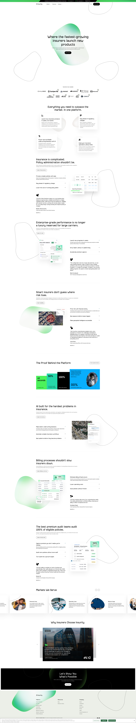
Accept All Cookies (112, 720)
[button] (49, 4)
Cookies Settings (96, 720)
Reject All (104, 720)
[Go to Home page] (39, 4)
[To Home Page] (39, 695)
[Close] (134, 720)
